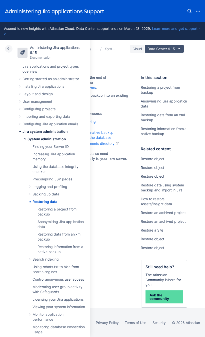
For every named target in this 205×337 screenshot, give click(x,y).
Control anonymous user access (58, 279)
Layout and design (37, 94)
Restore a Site (152, 230)
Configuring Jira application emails (50, 124)
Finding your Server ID (50, 146)
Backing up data (45, 194)
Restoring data (44, 201)
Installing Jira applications (43, 86)
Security (159, 322)
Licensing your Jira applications (58, 299)
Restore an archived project (163, 212)
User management (37, 101)
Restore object (152, 159)
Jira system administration (45, 131)
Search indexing (45, 259)
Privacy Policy (107, 322)
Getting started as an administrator (50, 79)
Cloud (137, 49)
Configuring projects (39, 109)
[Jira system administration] (96, 49)
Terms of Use (135, 322)
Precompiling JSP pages (52, 179)
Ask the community (159, 297)
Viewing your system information (58, 307)
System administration (47, 139)
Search (190, 11)
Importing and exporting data (46, 116)
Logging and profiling (49, 186)
